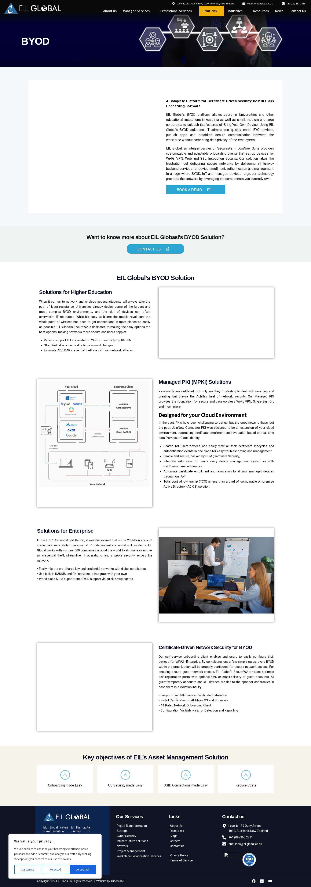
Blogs (173, 836)
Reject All (55, 869)
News (279, 11)
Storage (122, 831)
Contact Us (297, 11)
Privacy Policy (179, 855)
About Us (110, 11)
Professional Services (176, 11)
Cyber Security (126, 836)
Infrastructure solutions (132, 841)
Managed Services (136, 11)
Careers (175, 841)
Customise (27, 869)
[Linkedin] (262, 881)
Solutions (209, 11)
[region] (55, 856)
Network (122, 846)
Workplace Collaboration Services (139, 856)
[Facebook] (253, 881)
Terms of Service (181, 860)
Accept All (82, 869)
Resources (261, 11)
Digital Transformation (132, 825)
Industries (234, 11)
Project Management (131, 851)
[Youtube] (270, 881)
